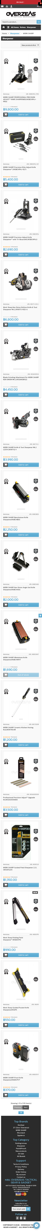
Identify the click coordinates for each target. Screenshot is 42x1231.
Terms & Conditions (21, 1164)
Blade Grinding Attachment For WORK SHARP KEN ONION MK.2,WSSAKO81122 (21, 378)
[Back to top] (21, 1112)
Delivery (21, 1169)
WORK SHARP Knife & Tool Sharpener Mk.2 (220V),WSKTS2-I (20, 448)
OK (39, 22)
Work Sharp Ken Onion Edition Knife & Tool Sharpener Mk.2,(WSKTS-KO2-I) (20, 308)
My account (21, 1174)
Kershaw (21, 1125)
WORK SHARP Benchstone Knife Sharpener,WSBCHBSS (15, 518)
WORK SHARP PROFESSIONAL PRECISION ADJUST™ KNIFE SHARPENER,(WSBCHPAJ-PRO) (19, 99)
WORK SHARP (21, 1130)
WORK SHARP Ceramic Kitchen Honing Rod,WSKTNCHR (18, 728)
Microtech (21, 1132)
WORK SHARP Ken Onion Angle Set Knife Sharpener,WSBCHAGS (19, 588)
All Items (15, 27)
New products (21, 1151)
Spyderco (21, 1135)
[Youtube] (24, 1218)
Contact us (21, 1177)
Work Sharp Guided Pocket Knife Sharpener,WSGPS (16, 1009)
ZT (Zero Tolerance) (21, 1127)
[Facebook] (17, 1218)
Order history (21, 1172)
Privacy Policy (21, 1166)
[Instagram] (21, 1218)
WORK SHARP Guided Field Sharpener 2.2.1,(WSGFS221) (20, 868)
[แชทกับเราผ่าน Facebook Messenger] (36, 1225)
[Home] (3, 27)
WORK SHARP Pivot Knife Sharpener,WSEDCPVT (13, 1079)
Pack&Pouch (21, 1148)
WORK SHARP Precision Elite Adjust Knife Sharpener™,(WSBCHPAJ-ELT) (19, 168)
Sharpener (31, 27)
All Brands (21, 1156)
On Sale (21, 1153)
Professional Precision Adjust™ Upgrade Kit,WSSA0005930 (19, 798)
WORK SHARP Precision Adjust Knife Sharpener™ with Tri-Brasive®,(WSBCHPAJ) (20, 238)
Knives (23, 27)
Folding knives (21, 1143)
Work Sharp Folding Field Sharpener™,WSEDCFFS (13, 938)
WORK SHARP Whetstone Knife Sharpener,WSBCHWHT (15, 658)
